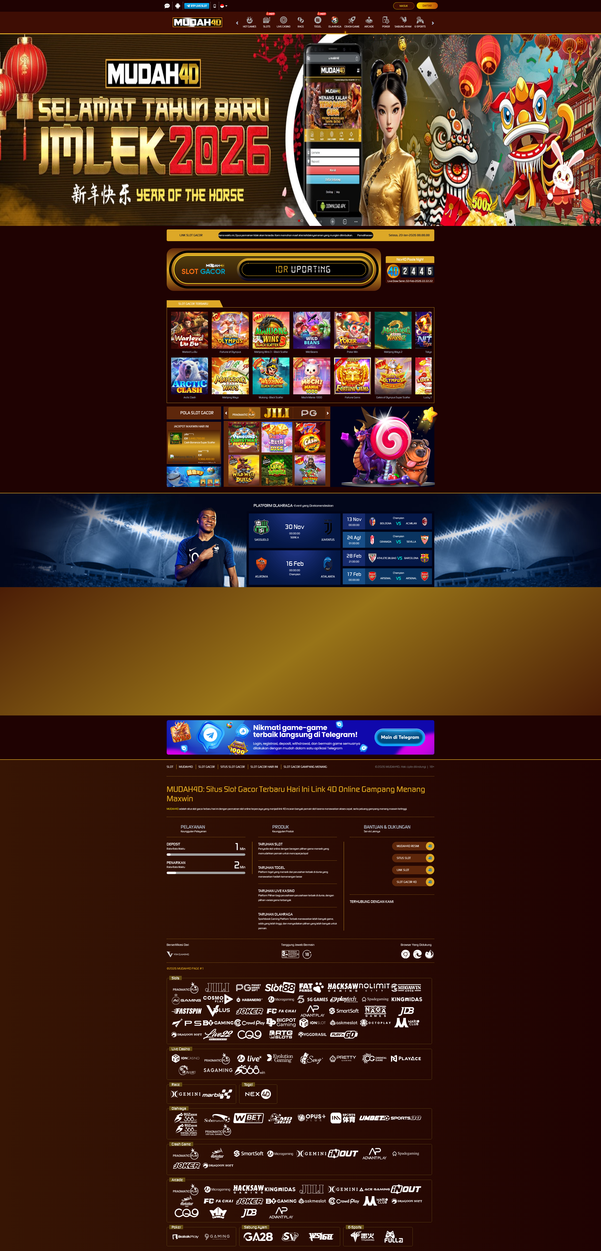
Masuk (404, 6)
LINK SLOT (403, 870)
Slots (266, 26)
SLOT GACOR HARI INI (264, 767)
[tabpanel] (300, 130)
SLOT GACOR (206, 767)
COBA (246, 432)
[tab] (244, 413)
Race (301, 26)
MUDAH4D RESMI (408, 846)
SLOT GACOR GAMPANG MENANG (305, 767)
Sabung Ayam (403, 26)
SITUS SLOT (404, 858)
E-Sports (420, 26)
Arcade (369, 26)
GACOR (212, 271)
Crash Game (351, 26)
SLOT (170, 767)
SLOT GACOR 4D (407, 882)
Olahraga (334, 26)
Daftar (427, 5)
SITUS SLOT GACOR (232, 767)
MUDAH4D (186, 767)
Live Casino (283, 26)
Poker (386, 26)
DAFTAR (484, 665)
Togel (317, 26)
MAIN (192, 330)
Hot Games (249, 26)
